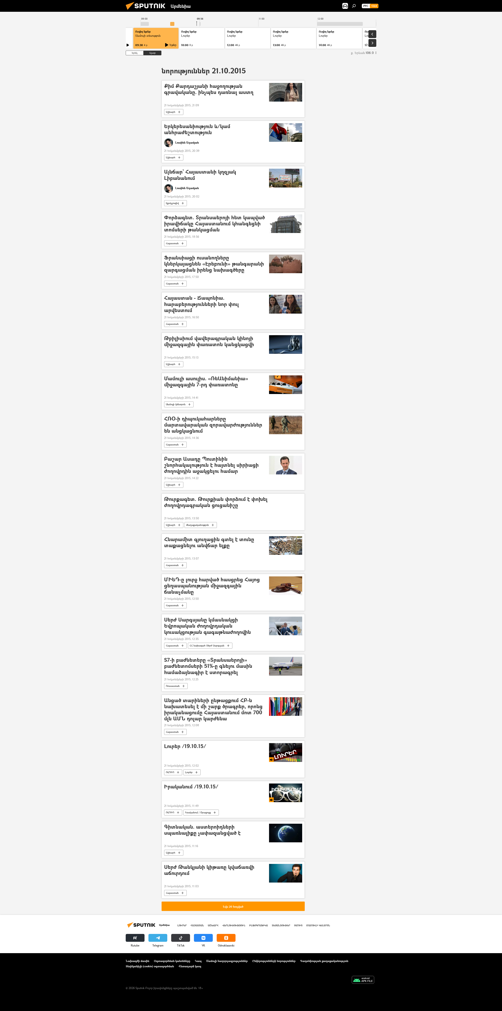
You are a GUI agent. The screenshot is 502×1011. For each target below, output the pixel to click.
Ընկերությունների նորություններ (274, 961)
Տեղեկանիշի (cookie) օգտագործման (150, 966)
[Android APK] (363, 980)
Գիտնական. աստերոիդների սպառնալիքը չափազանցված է (202, 830)
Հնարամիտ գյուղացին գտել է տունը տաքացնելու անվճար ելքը (209, 542)
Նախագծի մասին (137, 961)
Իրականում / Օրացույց (198, 812)
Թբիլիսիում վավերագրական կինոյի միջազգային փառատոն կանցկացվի (209, 341)
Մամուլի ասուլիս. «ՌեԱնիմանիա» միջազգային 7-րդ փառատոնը (206, 381)
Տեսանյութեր (281, 925)
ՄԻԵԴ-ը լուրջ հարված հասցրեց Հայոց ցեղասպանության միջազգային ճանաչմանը (212, 585)
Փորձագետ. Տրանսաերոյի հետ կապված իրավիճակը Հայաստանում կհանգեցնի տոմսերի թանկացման (214, 223)
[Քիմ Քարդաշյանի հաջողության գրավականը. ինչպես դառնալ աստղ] (285, 92)
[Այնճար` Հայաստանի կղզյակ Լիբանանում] (285, 178)
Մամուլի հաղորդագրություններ (227, 961)
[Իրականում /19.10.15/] (285, 793)
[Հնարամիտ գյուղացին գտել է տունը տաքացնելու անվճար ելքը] (285, 545)
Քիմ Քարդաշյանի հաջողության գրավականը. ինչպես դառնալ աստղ (208, 89)
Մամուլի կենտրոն (176, 404)
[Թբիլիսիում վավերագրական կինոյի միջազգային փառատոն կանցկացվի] (285, 344)
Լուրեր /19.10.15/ (185, 746)
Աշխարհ (170, 112)
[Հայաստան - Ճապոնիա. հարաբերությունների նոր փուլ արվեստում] (285, 304)
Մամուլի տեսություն (148, 35)
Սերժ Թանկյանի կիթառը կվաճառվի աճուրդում (209, 870)
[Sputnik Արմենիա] (147, 11)
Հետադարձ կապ (190, 966)
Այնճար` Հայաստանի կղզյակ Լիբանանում (200, 175)
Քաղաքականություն (197, 525)
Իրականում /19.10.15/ (191, 787)
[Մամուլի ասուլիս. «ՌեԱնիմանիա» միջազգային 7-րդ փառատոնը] (285, 384)
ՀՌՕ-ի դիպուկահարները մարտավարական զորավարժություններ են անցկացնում (213, 425)
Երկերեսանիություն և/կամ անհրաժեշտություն (197, 129)
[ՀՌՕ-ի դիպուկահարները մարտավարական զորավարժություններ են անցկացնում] (285, 425)
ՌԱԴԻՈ (170, 772)
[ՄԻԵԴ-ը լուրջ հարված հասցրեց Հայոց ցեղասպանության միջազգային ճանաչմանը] (285, 585)
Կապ (198, 961)
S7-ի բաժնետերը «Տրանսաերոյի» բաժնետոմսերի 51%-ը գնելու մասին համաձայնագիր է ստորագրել (208, 666)
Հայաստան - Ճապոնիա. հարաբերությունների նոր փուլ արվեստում (201, 304)
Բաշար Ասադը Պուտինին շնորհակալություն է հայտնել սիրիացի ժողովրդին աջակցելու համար (211, 465)
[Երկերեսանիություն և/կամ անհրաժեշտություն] (285, 132)
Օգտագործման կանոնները (172, 961)
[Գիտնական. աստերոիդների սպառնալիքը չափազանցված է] (285, 833)
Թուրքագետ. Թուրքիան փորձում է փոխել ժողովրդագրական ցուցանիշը (215, 502)
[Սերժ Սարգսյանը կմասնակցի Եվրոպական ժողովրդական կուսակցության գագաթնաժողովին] (285, 626)
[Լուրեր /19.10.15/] (285, 752)
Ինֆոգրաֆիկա (258, 925)
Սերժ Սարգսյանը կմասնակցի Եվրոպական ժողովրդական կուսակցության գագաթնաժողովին (207, 626)
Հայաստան (172, 243)
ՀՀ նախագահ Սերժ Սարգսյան (207, 645)
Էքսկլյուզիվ (172, 203)
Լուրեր (189, 772)
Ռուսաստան (173, 686)
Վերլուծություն (233, 925)
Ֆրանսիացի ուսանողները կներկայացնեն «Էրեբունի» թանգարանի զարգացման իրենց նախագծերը (214, 264)
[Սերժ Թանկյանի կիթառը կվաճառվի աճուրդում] (285, 873)
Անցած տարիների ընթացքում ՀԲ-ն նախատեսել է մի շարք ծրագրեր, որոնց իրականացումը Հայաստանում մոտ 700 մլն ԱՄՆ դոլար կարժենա (213, 709)
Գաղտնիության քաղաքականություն (324, 961)
